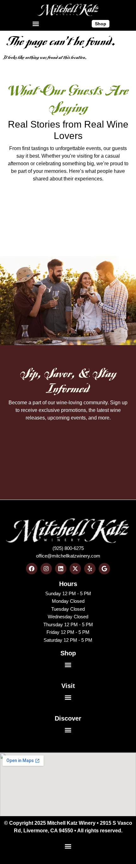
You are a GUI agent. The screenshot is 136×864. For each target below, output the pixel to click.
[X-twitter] (75, 568)
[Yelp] (90, 568)
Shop (68, 653)
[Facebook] (31, 568)
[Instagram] (46, 568)
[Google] (104, 568)
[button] (35, 24)
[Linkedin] (60, 568)
